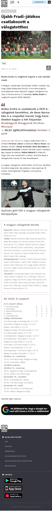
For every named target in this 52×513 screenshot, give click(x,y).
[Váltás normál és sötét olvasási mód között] (18, 2)
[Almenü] (12, 2)
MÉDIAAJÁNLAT (10, 466)
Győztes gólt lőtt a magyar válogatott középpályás (25, 212)
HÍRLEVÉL (8, 446)
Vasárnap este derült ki (12, 141)
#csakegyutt (9, 123)
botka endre (15, 7)
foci (41, 7)
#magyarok (25, 123)
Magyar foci (9, 11)
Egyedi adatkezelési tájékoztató (18, 461)
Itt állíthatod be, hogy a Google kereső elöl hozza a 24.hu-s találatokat (29, 409)
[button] (10, 6)
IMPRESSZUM (10, 451)
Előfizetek (39, 2)
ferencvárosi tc (30, 7)
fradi (47, 7)
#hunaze (7, 126)
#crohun (38, 123)
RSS (6, 441)
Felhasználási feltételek (15, 456)
